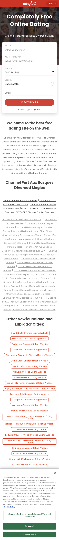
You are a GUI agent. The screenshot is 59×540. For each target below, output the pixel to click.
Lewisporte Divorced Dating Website (29, 399)
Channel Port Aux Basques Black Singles (33, 231)
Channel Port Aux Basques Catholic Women (34, 309)
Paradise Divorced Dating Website (29, 429)
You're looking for (13, 57)
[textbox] (29, 50)
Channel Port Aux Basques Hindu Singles (32, 290)
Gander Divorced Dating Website (29, 371)
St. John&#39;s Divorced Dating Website (29, 459)
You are (8, 45)
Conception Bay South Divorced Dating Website (29, 355)
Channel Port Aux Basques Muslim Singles (24, 297)
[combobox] (30, 50)
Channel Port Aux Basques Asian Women (22, 235)
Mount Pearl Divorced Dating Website (29, 410)
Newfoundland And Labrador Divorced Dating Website (29, 417)
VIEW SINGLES (29, 102)
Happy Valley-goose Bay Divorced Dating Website (30, 388)
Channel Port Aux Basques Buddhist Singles (28, 294)
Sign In (37, 109)
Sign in (52, 3)
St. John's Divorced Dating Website (29, 464)
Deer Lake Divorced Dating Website (29, 366)
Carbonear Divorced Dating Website (30, 344)
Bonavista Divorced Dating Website (29, 338)
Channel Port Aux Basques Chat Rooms (21, 219)
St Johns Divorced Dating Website (29, 453)
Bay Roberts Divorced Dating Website (29, 333)
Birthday (8, 68)
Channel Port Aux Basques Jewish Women (35, 270)
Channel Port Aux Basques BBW (29, 250)
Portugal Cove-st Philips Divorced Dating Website (29, 435)
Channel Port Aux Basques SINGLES (20, 200)
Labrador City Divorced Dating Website (29, 394)
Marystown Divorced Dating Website (30, 405)
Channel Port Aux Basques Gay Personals (23, 274)
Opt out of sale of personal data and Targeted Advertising (29, 515)
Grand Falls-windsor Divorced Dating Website (29, 383)
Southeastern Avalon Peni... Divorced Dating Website (29, 441)
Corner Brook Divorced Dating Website (29, 360)
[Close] (55, 472)
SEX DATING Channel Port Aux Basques (35, 212)
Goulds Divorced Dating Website (29, 377)
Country (8, 79)
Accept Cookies (29, 535)
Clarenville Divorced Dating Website (29, 349)
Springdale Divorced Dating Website (29, 448)
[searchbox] (27, 61)
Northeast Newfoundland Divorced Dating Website (30, 423)
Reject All (29, 526)
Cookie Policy (9, 507)
